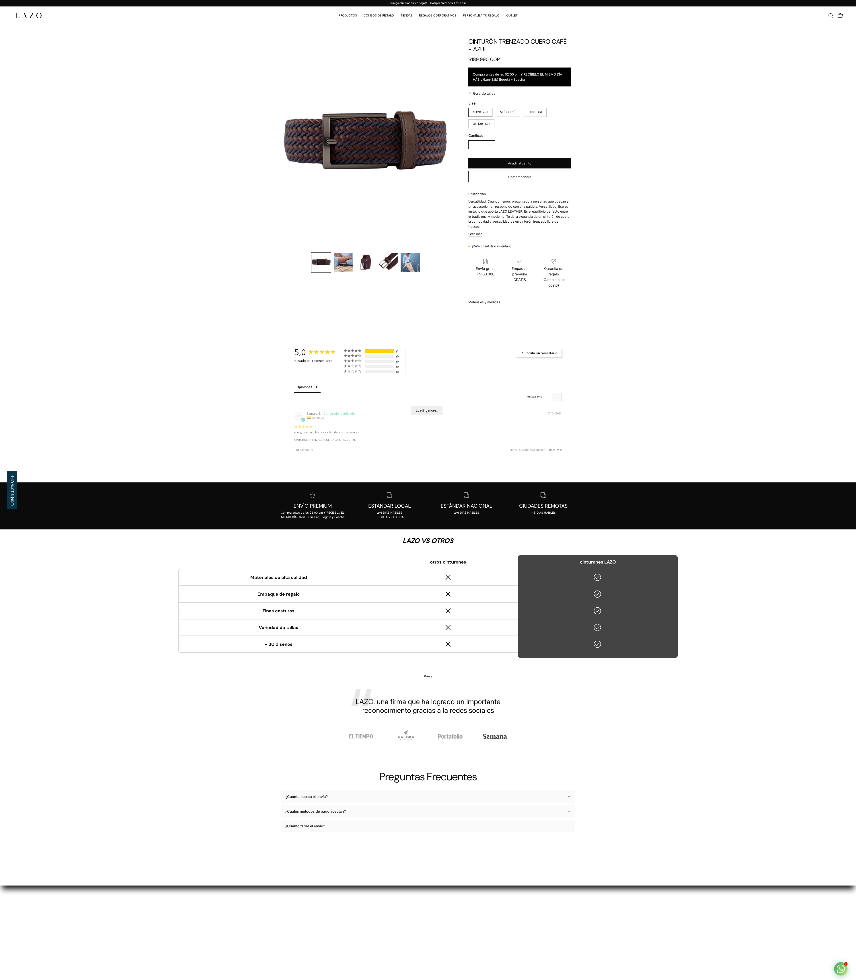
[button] (830, 15)
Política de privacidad (450, 904)
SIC (435, 941)
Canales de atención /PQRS (455, 933)
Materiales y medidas (484, 302)
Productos (380, 904)
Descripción (477, 194)
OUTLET (379, 941)
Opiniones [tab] (304, 387)
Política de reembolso (450, 919)
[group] (428, 3)
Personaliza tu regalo (389, 933)
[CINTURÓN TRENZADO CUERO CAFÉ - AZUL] (321, 262)
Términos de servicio (449, 911)
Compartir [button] (306, 450)
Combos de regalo (387, 911)
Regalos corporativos (389, 926)
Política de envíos (447, 926)
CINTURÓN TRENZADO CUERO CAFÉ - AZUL (322, 440)
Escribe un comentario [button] (541, 353)
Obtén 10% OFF (12, 490)
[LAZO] (29, 15)
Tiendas (378, 919)
